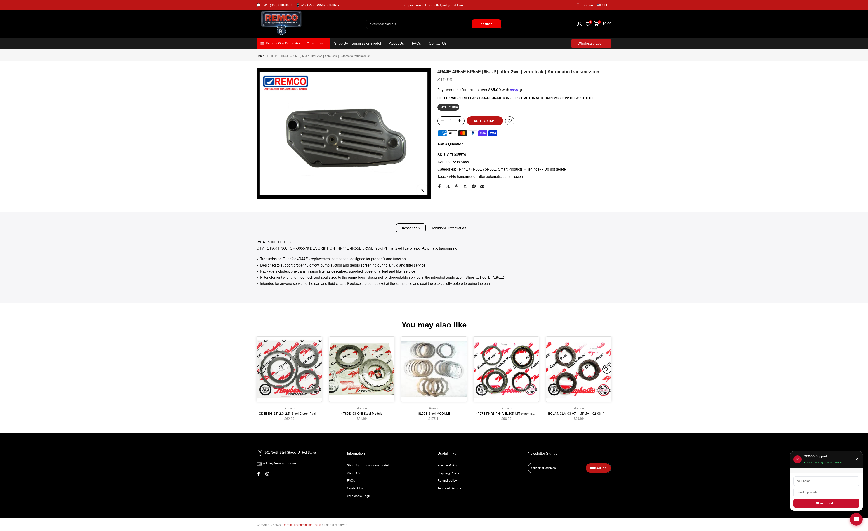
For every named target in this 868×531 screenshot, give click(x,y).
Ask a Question (450, 144)
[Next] (606, 369)
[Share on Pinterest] (457, 186)
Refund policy (447, 480)
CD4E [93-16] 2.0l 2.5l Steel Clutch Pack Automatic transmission (304, 413)
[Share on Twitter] (448, 186)
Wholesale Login (591, 43)
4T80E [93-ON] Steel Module (361, 413)
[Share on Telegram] (474, 186)
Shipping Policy (448, 473)
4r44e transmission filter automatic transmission (485, 176)
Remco (289, 408)
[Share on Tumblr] (465, 186)
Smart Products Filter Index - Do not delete (532, 169)
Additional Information (449, 228)
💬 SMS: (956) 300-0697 (274, 5)
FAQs (416, 43)
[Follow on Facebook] (259, 474)
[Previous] (261, 369)
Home (260, 55)
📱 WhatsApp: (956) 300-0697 (318, 5)
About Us (396, 43)
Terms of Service (449, 488)
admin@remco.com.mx (279, 463)
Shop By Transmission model (357, 43)
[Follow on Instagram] (267, 474)
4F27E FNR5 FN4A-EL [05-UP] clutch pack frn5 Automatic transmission (527, 413)
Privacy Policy (447, 465)
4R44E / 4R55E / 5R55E (476, 169)
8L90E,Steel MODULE (434, 413)
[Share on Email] (482, 186)
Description (411, 228)
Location (587, 5)
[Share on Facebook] (439, 186)
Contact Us (438, 43)
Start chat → (826, 503)
